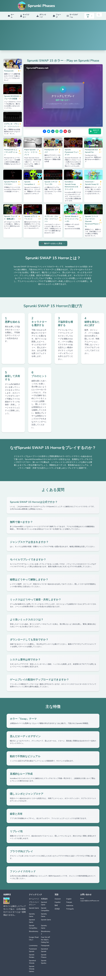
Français (69, 902)
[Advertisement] (53, 35)
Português (70, 909)
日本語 (57, 909)
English (68, 899)
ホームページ (34, 899)
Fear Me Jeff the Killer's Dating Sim (45, 939)
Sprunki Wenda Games (31, 969)
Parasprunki (45, 945)
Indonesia (69, 905)
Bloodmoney (33, 931)
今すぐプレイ (96, 131)
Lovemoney (33, 945)
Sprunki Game (34, 908)
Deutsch (58, 899)
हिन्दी (56, 905)
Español (57, 902)
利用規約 (44, 899)
